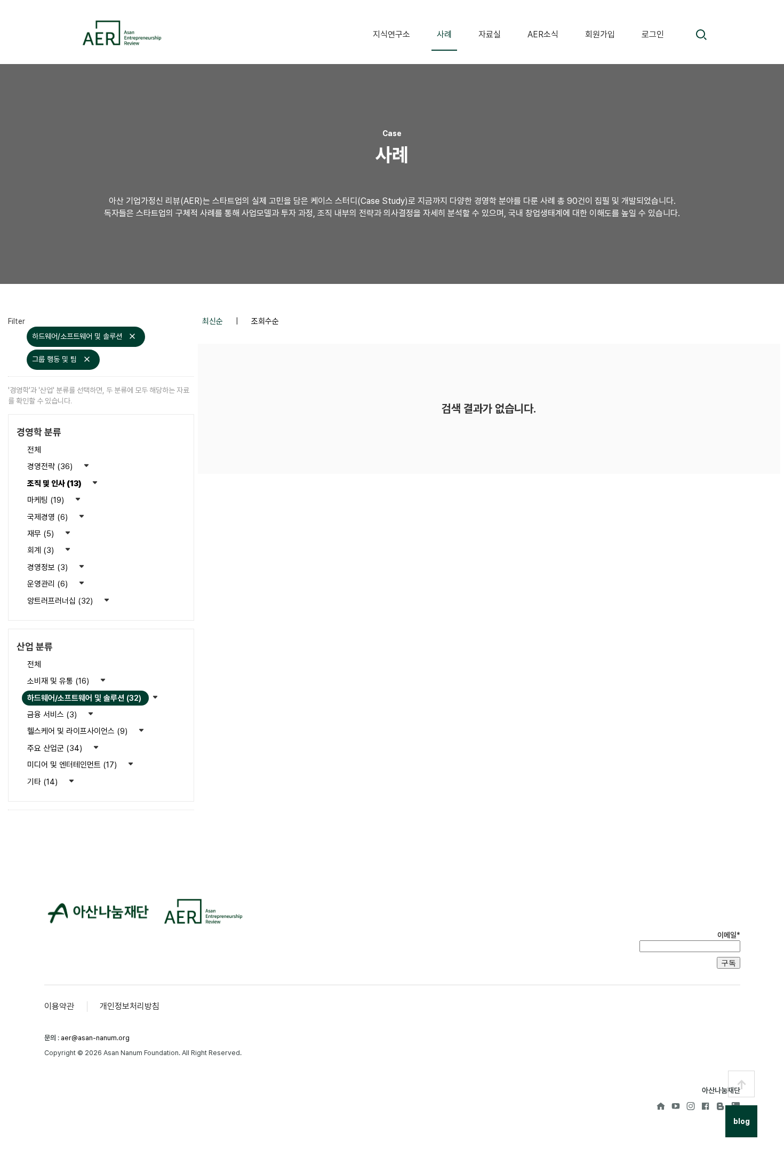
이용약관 (59, 1006)
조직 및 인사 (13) (55, 483)
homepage (661, 1106)
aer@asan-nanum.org (95, 1038)
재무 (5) (41, 534)
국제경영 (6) (48, 517)
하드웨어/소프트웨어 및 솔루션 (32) (85, 698)
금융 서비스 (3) (53, 714)
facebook (705, 1106)
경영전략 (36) (51, 466)
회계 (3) (41, 550)
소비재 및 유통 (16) (59, 681)
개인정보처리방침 (129, 1006)
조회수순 (265, 321)
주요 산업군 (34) (55, 748)
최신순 (213, 321)
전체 (34, 450)
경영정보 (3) (48, 567)
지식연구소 (391, 34)
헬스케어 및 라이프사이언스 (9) (78, 731)
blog (720, 1106)
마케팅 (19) (46, 500)
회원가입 (600, 34)
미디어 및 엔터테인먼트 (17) (73, 765)
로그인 (653, 34)
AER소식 (542, 34)
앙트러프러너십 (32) (61, 601)
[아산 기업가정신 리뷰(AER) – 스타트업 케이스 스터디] (121, 33)
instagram (690, 1106)
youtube (676, 1106)
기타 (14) (43, 782)
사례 (444, 34)
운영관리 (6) (48, 584)
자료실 (489, 34)
